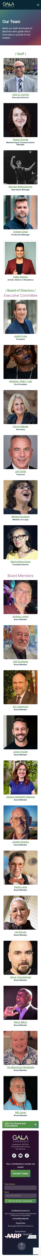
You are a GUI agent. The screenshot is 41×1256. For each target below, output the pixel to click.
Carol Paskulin (20, 426)
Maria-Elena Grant (21, 561)
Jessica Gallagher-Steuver (20, 797)
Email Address (10, 1184)
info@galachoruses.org (20, 1210)
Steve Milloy (20, 1022)
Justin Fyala (20, 336)
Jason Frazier (20, 752)
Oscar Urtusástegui (20, 977)
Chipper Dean (20, 232)
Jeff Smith (20, 471)
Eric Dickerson (20, 706)
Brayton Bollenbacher (20, 187)
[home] (8, 5)
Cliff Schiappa (20, 661)
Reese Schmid (20, 139)
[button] (37, 5)
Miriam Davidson (20, 516)
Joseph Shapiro (20, 842)
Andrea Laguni (20, 616)
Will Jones (20, 1112)
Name (7, 1192)
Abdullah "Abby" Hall (20, 381)
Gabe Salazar (20, 277)
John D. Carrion (20, 94)
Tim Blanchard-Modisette (20, 1067)
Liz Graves (20, 932)
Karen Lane (20, 887)
